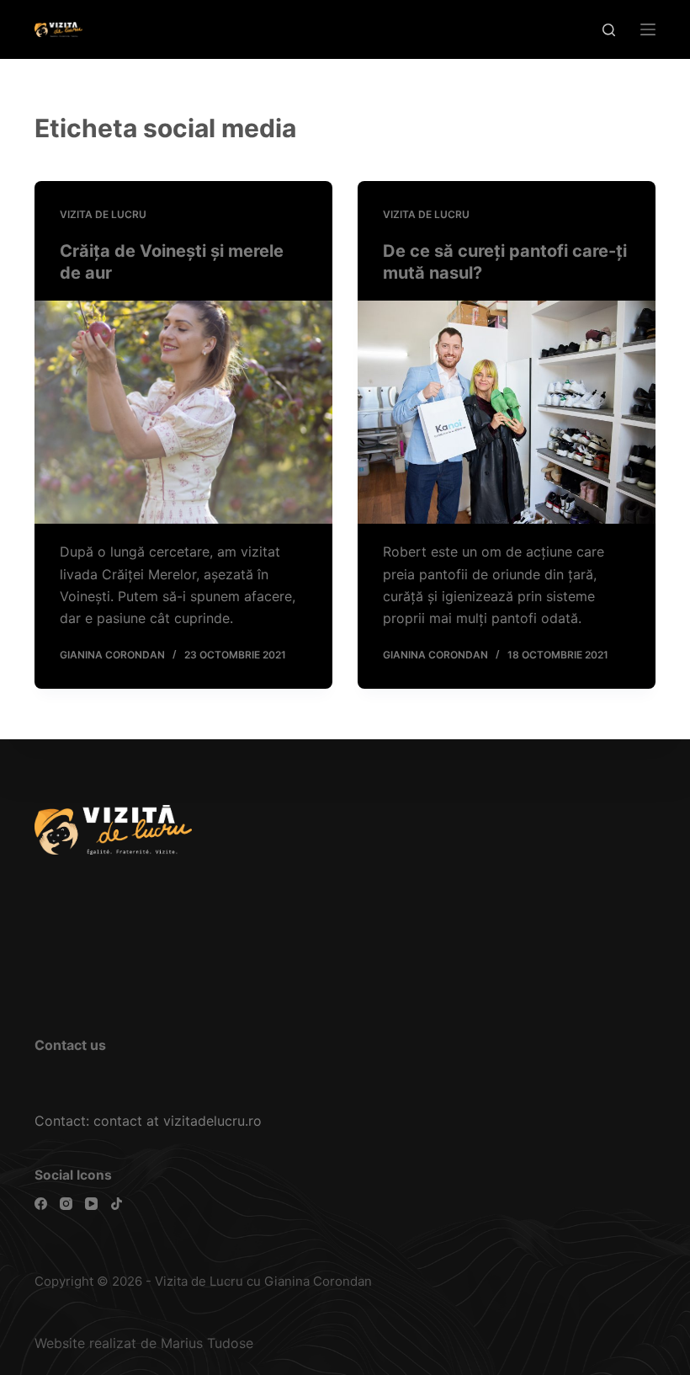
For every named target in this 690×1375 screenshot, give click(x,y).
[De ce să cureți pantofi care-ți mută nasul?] (507, 413)
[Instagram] (66, 1203)
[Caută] (608, 30)
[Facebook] (40, 1203)
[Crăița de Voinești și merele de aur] (183, 413)
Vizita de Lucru (103, 214)
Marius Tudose (207, 1343)
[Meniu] (648, 29)
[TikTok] (116, 1203)
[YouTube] (91, 1203)
